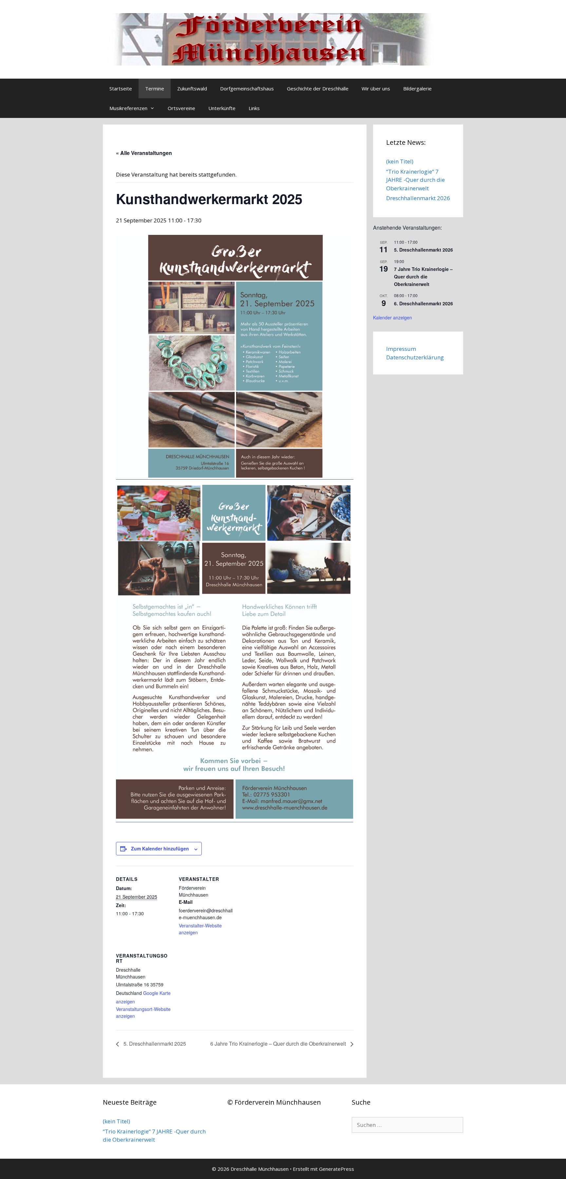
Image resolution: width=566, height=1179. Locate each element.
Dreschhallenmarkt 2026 (418, 198)
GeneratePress (336, 1169)
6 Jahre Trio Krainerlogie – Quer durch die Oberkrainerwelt (278, 1043)
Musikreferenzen (128, 108)
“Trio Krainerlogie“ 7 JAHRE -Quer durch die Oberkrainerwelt (415, 180)
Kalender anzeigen (392, 317)
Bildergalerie (417, 88)
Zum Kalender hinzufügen (160, 848)
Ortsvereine (181, 108)
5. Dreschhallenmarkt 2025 (154, 1043)
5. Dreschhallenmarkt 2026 (423, 249)
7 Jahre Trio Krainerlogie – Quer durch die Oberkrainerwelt (423, 276)
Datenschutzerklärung (415, 357)
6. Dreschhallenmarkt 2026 (423, 303)
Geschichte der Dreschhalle (318, 88)
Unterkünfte (222, 108)
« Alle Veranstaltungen (144, 153)
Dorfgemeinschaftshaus (247, 88)
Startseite (120, 88)
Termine (154, 88)
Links (254, 108)
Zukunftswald (192, 88)
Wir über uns (376, 88)
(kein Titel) (399, 161)
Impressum (401, 348)
